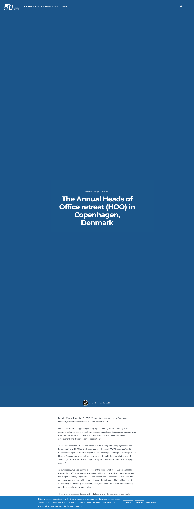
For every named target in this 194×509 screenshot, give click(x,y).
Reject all (139, 502)
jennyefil (93, 403)
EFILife (96, 192)
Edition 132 (88, 192)
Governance (104, 192)
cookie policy (57, 502)
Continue (128, 502)
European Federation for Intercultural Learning (9, 7)
